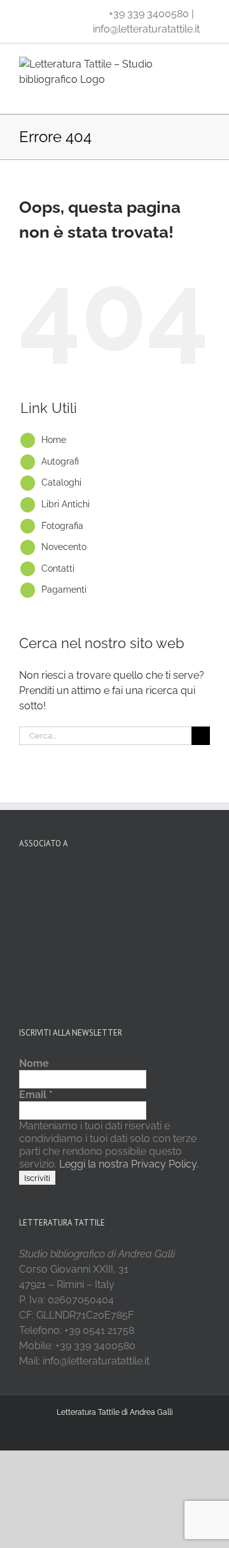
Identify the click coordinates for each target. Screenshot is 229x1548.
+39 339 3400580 (149, 14)
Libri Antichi (65, 504)
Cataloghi (61, 482)
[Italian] (26, 12)
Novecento (64, 547)
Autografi (60, 461)
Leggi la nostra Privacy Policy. (127, 1164)
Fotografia (62, 526)
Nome (34, 1063)
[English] (43, 12)
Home (53, 440)
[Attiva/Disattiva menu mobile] (205, 94)
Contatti (57, 568)
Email (36, 1095)
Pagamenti (64, 589)
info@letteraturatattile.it (146, 29)
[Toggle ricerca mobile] (182, 94)
